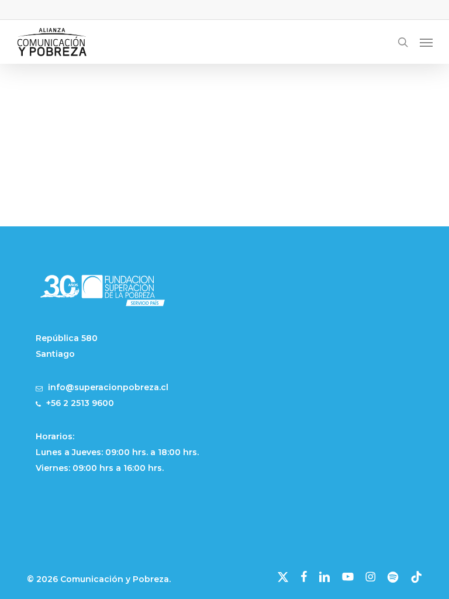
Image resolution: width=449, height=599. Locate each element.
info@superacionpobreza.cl (108, 387)
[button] (426, 42)
